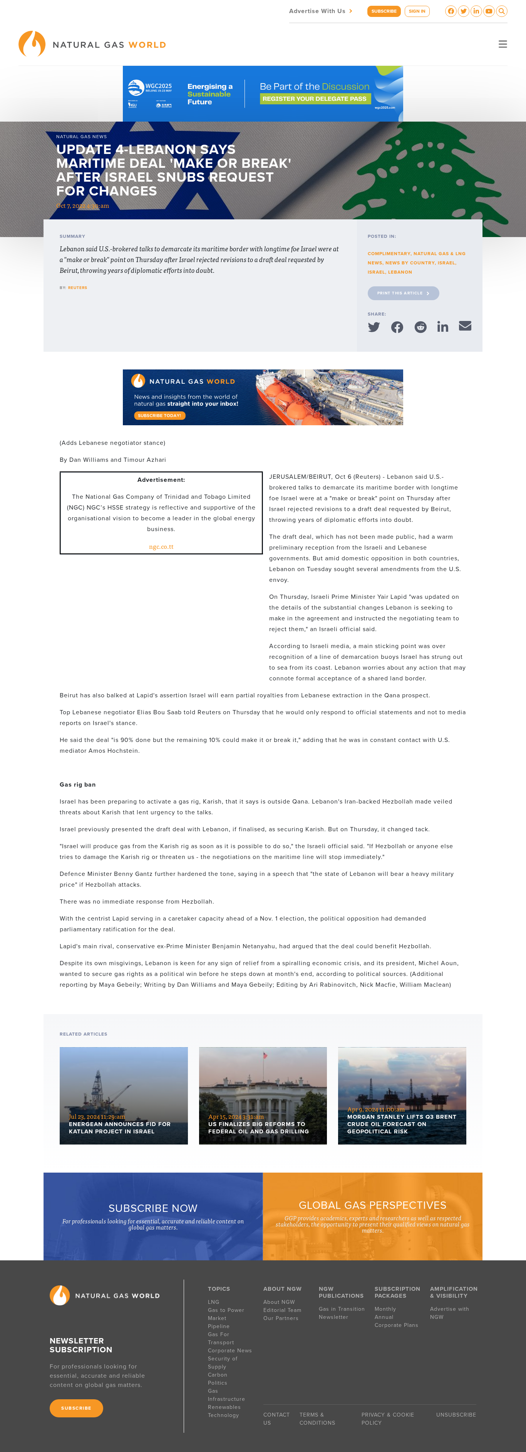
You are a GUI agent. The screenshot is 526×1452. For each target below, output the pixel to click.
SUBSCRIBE (384, 11)
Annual (384, 1317)
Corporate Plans (397, 1325)
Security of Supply (223, 1362)
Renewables (224, 1407)
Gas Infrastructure (226, 1395)
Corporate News (230, 1350)
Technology (223, 1415)
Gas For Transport (221, 1338)
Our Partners (281, 1318)
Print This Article (400, 293)
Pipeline (220, 1326)
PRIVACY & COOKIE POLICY (388, 1419)
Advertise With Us (321, 10)
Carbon (218, 1375)
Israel (446, 263)
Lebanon (400, 272)
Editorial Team (282, 1310)
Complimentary (389, 253)
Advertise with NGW (449, 1313)
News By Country (410, 263)
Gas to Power (226, 1310)
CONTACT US (276, 1419)
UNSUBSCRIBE (456, 1415)
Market (217, 1318)
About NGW (279, 1302)
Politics (218, 1383)
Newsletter (333, 1317)
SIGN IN (417, 11)
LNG (213, 1302)
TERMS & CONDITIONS (317, 1419)
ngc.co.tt (161, 546)
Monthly (385, 1309)
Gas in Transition (342, 1309)
